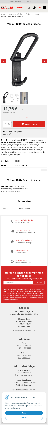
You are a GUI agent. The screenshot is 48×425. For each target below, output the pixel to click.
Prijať (24, 413)
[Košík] (39, 7)
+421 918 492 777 (32, 2)
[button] (29, 7)
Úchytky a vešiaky (15, 14)
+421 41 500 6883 (24, 348)
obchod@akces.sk (24, 355)
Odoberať (39, 283)
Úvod (3, 14)
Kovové (38, 14)
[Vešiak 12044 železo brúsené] (24, 60)
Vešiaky (28, 14)
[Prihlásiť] (34, 7)
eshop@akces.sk (15, 2)
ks (9, 124)
